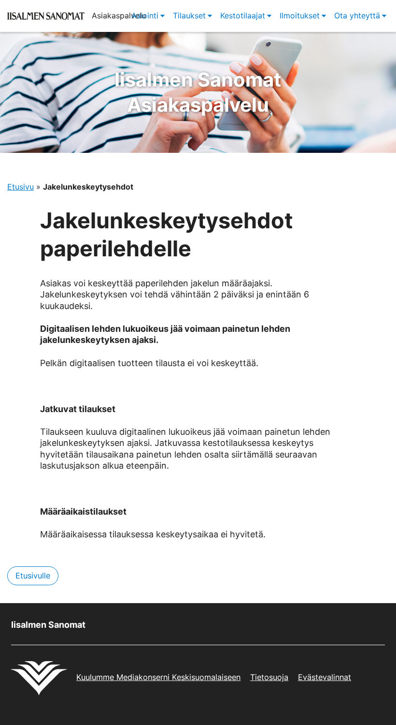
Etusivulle (32, 575)
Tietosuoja (269, 677)
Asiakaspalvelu (198, 92)
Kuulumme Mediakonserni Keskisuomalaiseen (158, 677)
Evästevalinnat (324, 677)
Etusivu (20, 187)
